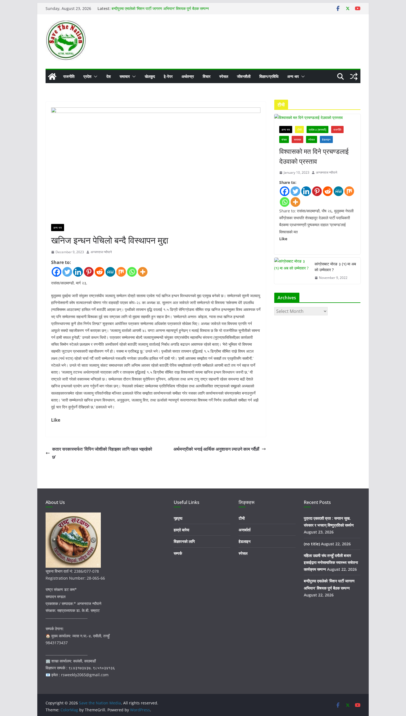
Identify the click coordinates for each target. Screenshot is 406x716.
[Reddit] (99, 272)
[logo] (73, 516)
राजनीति (69, 76)
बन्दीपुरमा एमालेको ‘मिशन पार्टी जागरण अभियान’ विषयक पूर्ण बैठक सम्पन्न (160, 8)
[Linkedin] (78, 272)
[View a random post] (353, 76)
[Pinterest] (89, 272)
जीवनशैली (244, 76)
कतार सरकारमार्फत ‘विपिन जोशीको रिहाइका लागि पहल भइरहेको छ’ (102, 453)
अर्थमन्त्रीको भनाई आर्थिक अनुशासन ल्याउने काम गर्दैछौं (216, 449)
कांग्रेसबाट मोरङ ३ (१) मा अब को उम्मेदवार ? (335, 266)
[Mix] (121, 272)
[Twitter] (67, 272)
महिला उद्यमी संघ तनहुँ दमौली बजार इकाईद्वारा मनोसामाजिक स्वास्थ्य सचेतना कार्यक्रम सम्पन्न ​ (331, 562)
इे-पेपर (168, 76)
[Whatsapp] (132, 272)
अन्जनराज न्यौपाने (101, 252)
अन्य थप (293, 76)
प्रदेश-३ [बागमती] (317, 129)
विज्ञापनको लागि (184, 541)
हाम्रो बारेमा (181, 529)
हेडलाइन (326, 139)
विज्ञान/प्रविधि (268, 76)
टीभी (299, 129)
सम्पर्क (178, 553)
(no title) (312, 543)
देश (108, 76)
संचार (284, 139)
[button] (94, 76)
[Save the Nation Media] (52, 76)
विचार (206, 76)
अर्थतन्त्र (187, 76)
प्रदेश (87, 76)
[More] (142, 272)
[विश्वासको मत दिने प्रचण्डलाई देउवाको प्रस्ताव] (317, 117)
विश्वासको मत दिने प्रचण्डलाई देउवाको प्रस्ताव (314, 156)
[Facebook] (56, 272)
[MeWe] (110, 272)
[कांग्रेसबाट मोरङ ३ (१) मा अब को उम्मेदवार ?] (292, 271)
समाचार (125, 76)
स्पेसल (223, 76)
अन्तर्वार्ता (245, 529)
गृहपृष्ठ (178, 518)
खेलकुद (150, 76)
